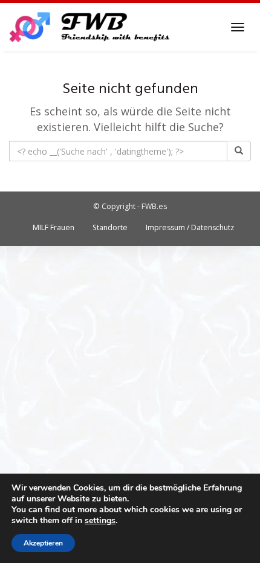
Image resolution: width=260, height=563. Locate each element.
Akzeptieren (43, 543)
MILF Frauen (53, 227)
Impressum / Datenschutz (190, 227)
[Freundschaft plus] (91, 27)
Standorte (110, 227)
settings (100, 520)
